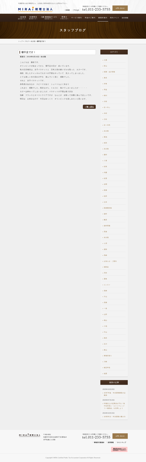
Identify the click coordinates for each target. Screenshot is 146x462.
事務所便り (108, 356)
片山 (105, 296)
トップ (20, 41)
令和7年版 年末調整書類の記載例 (115, 394)
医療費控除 (108, 208)
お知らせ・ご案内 (110, 261)
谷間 (105, 184)
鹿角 (105, 279)
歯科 (105, 214)
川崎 (105, 361)
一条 (105, 308)
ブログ (27, 41)
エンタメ (107, 285)
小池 (105, 326)
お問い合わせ (120, 8)
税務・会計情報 (109, 72)
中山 (105, 332)
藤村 (105, 154)
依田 (105, 143)
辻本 (105, 202)
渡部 (105, 249)
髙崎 (105, 255)
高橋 (105, 302)
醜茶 (105, 220)
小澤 (105, 243)
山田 (105, 314)
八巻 (105, 160)
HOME (67, 10)
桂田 (105, 196)
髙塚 (105, 231)
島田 (105, 338)
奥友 (105, 78)
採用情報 (111, 442)
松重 (105, 178)
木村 (105, 113)
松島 (105, 166)
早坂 (105, 89)
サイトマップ (121, 442)
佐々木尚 (107, 125)
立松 (105, 119)
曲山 (105, 350)
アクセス (76, 10)
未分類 (33, 41)
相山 (105, 320)
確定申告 (107, 367)
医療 (105, 190)
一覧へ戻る (89, 107)
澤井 (105, 273)
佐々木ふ (107, 107)
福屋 (105, 373)
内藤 (105, 172)
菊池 (105, 137)
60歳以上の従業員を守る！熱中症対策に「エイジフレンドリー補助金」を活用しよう (114, 406)
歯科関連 (107, 226)
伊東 (105, 84)
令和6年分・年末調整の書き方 (115, 416)
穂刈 (105, 95)
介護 (105, 60)
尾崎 (105, 291)
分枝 (105, 101)
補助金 (106, 267)
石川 (105, 344)
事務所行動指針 (99, 442)
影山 (105, 66)
